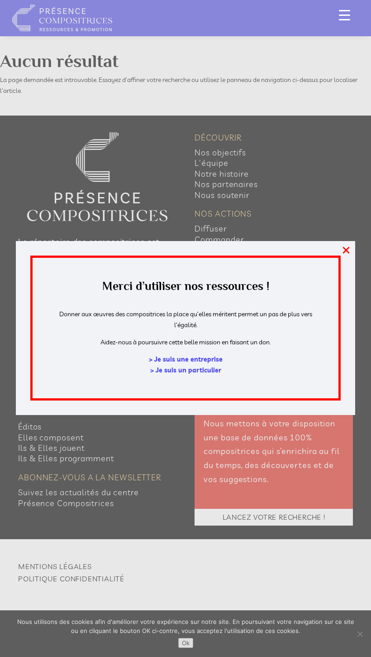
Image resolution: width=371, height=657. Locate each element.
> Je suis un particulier (185, 370)
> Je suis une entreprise (186, 359)
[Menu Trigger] (344, 15)
